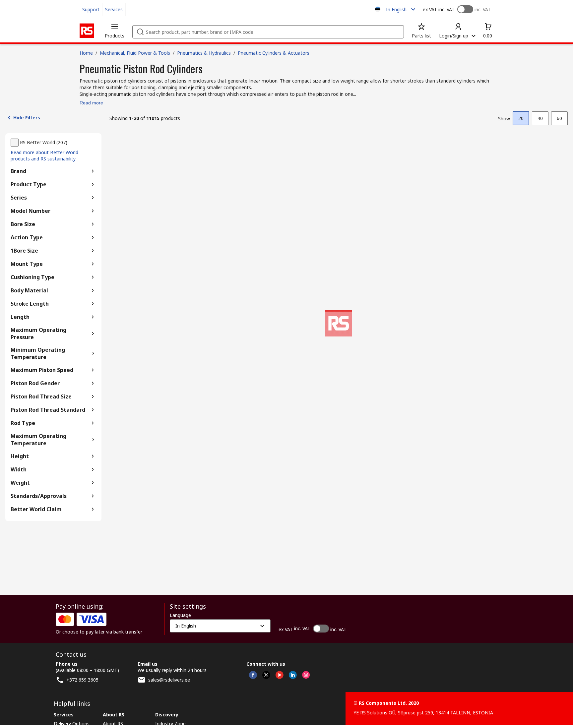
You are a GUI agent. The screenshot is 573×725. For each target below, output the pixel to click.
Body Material (29, 290)
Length (20, 317)
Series (19, 197)
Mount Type (27, 264)
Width (19, 469)
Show (504, 118)
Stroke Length (30, 303)
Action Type (27, 237)
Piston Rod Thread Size (41, 396)
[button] (114, 30)
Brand (18, 171)
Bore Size (23, 224)
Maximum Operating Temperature (38, 439)
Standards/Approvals (39, 496)
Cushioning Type (32, 277)
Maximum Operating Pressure (38, 333)
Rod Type (23, 423)
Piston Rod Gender (35, 383)
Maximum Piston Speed (42, 370)
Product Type (28, 184)
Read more (91, 102)
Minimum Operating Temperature (38, 353)
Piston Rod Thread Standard (48, 409)
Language (180, 615)
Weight (20, 482)
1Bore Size (24, 250)
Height (20, 456)
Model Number (30, 210)
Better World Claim (36, 509)
